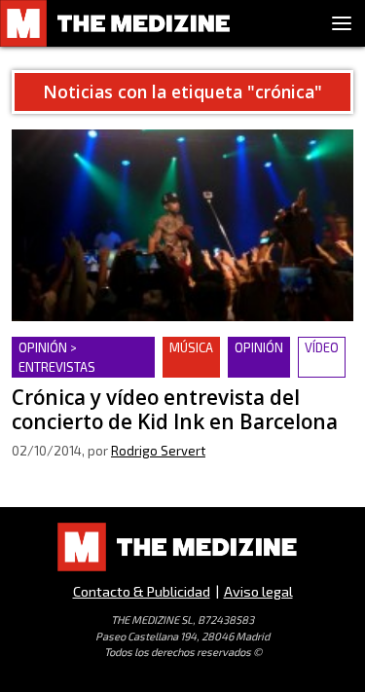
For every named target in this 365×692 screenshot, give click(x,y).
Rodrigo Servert (158, 450)
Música (191, 347)
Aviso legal (258, 591)
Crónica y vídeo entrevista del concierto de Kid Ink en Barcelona (175, 360)
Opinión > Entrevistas (56, 357)
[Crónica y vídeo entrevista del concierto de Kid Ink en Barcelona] (182, 225)
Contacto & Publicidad (141, 591)
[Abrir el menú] (341, 23)
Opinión (259, 347)
